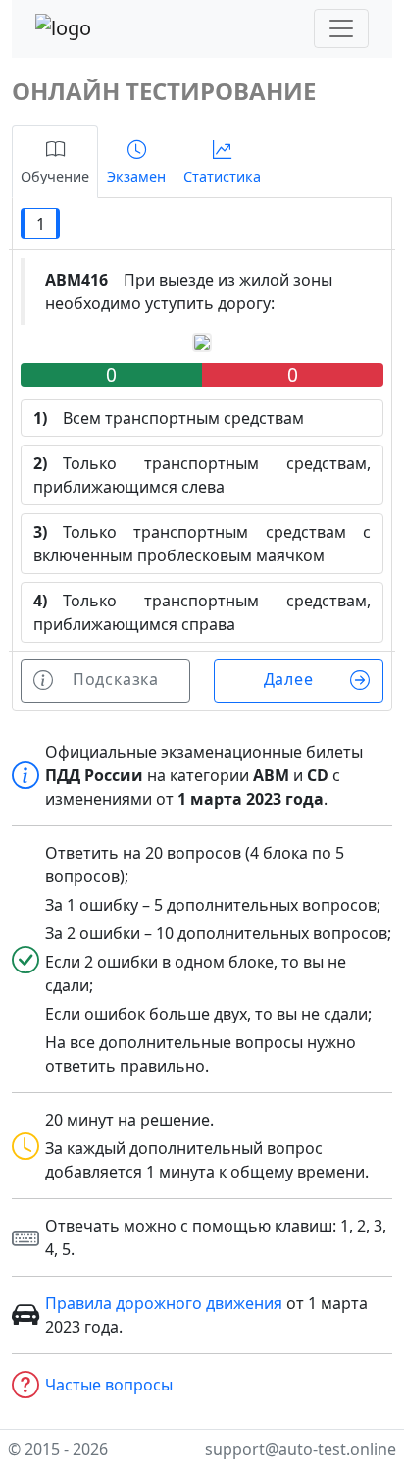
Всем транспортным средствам (168, 418)
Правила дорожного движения (163, 1303)
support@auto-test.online (300, 1449)
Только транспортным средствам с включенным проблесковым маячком (202, 543)
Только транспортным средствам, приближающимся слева (202, 475)
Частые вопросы (109, 1384)
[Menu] (341, 28)
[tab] (55, 161)
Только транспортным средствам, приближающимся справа (202, 612)
